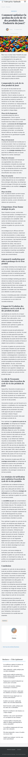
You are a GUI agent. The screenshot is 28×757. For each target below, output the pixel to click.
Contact (19, 749)
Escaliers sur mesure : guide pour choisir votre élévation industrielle (12, 701)
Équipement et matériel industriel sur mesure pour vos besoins (13, 681)
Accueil (3, 7)
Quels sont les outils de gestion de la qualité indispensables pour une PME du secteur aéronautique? (14, 676)
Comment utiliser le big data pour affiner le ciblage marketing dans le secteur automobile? (12, 722)
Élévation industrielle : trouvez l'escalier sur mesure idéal (13, 733)
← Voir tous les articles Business (10, 647)
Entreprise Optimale (11, 1)
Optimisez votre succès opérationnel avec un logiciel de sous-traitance (12, 716)
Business (8, 7)
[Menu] (25, 1)
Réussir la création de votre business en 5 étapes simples (13, 711)
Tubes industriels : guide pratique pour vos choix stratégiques (13, 670)
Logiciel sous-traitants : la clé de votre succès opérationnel (13, 738)
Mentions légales (11, 749)
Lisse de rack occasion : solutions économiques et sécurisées (12, 686)
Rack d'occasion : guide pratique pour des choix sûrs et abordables (13, 706)
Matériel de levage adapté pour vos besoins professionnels (12, 696)
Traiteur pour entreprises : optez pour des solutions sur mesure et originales (13, 691)
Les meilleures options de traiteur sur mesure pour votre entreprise (13, 665)
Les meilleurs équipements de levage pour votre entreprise (13, 728)
